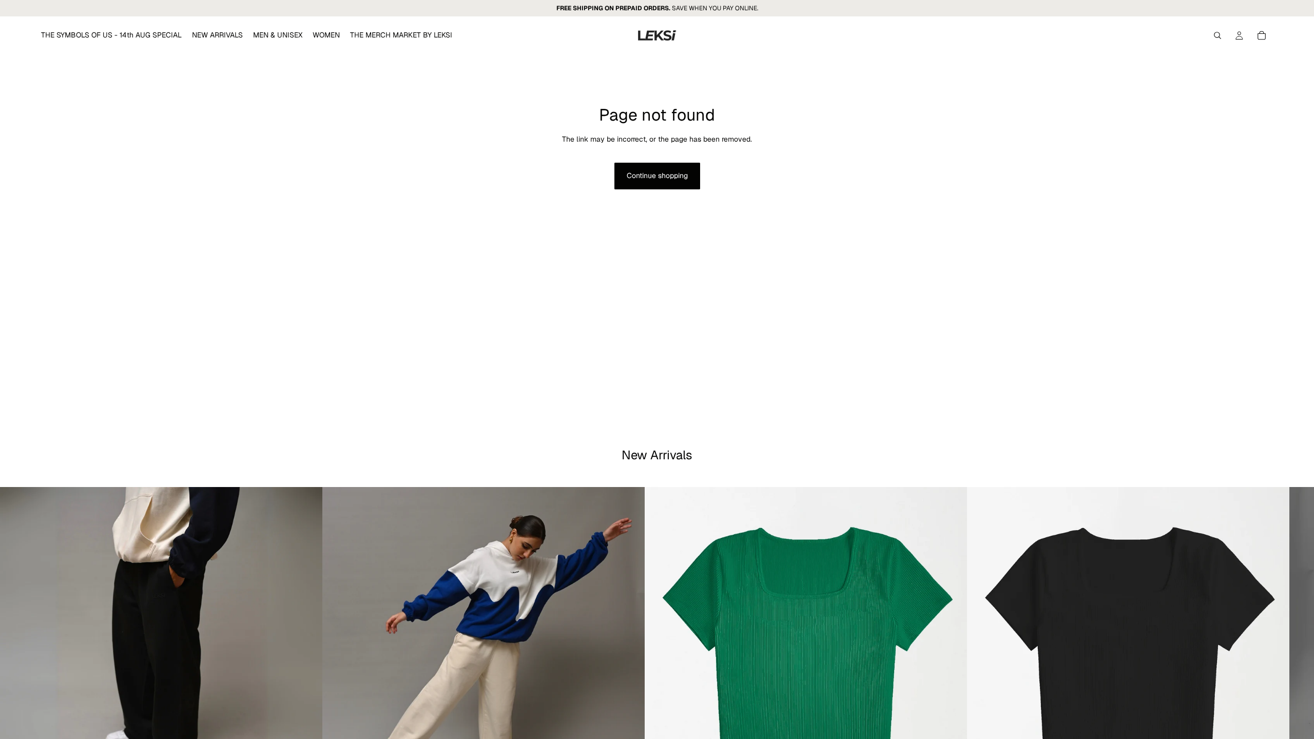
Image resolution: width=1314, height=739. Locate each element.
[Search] (1217, 35)
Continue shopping (657, 175)
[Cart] (1261, 35)
